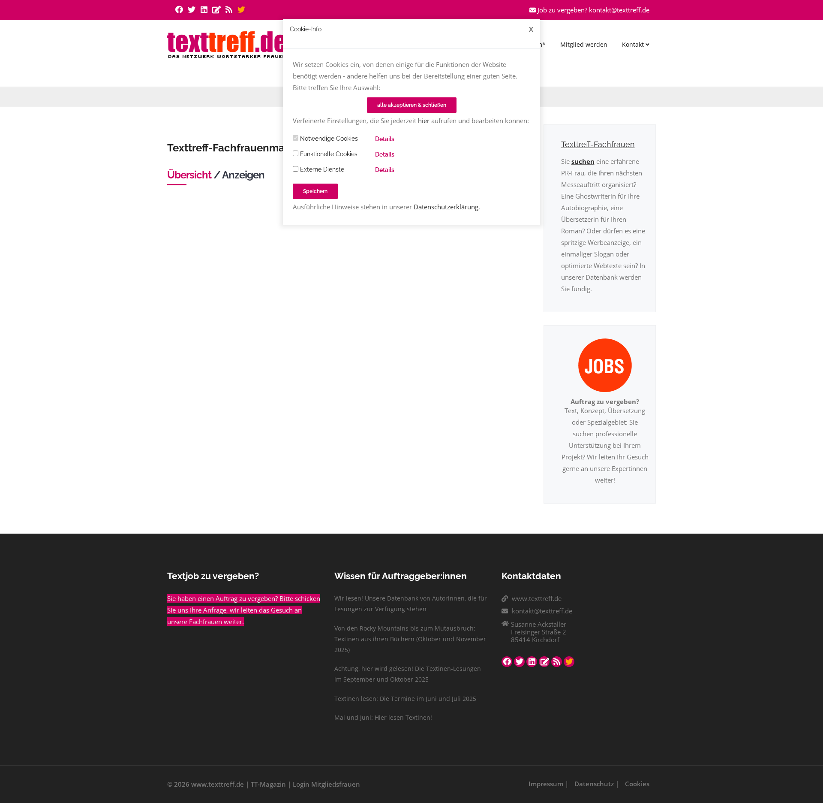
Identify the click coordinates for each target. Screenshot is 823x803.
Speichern (315, 191)
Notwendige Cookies (328, 138)
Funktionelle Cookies (327, 154)
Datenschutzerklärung (446, 206)
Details (384, 139)
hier (424, 120)
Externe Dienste (321, 169)
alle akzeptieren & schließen (411, 105)
